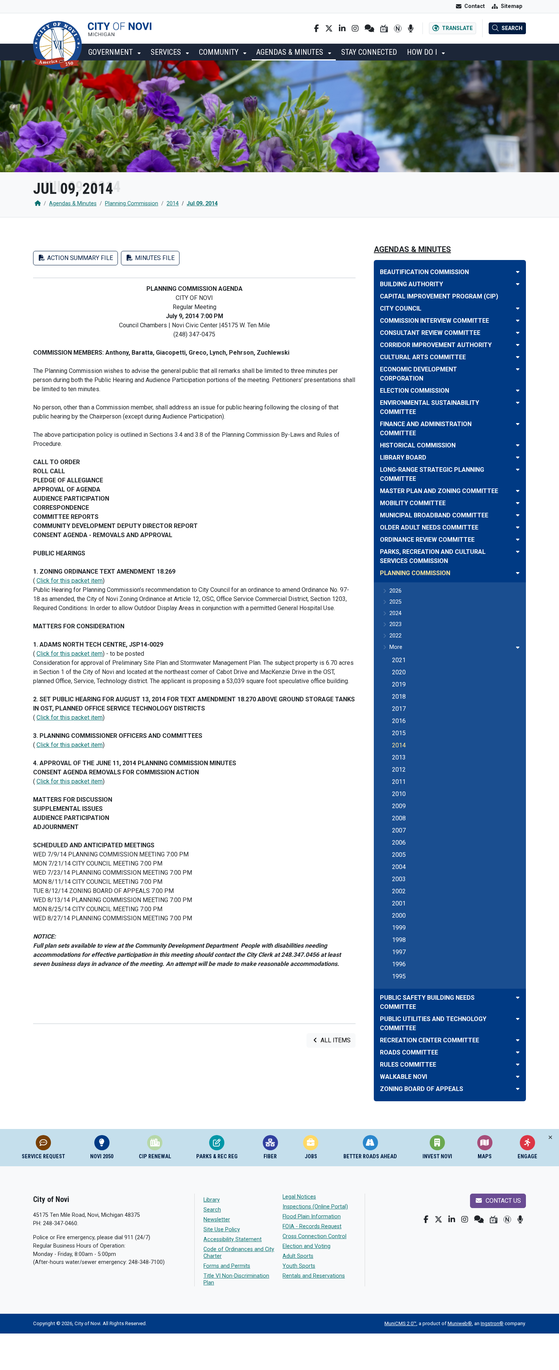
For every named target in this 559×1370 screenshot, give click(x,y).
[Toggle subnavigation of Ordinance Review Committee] (518, 539)
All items (335, 1040)
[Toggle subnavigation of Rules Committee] (518, 1064)
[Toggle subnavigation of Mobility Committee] (518, 503)
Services (167, 52)
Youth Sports (299, 1266)
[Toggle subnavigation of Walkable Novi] (518, 1077)
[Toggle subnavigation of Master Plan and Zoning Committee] (518, 491)
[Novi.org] (398, 28)
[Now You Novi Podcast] (410, 28)
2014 (173, 203)
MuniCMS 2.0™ (400, 1323)
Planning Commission (131, 203)
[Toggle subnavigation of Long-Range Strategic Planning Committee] (518, 470)
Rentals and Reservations (314, 1276)
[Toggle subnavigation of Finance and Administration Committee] (518, 424)
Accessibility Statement (232, 1239)
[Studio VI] (384, 28)
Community (219, 52)
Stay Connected (369, 52)
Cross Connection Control (314, 1236)
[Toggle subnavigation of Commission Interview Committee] (518, 321)
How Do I (423, 52)
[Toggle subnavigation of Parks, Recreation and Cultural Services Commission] (518, 552)
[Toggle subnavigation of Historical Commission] (518, 445)
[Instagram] (355, 28)
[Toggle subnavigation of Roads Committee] (518, 1052)
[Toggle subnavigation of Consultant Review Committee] (518, 333)
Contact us (502, 1200)
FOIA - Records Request (312, 1226)
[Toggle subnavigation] (518, 647)
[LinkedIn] (342, 28)
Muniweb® (460, 1323)
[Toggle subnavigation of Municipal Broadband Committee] (518, 515)
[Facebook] (316, 28)
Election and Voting (306, 1246)
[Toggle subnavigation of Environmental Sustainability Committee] (518, 403)
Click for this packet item (70, 580)
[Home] (38, 203)
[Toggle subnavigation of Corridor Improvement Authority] (518, 345)
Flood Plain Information (312, 1216)
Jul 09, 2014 (202, 203)
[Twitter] (329, 28)
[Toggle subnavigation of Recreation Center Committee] (518, 1040)
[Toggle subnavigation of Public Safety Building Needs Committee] (518, 998)
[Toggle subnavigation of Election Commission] (518, 390)
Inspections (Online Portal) (315, 1207)
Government (111, 52)
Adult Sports (298, 1256)
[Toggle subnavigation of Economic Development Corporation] (518, 369)
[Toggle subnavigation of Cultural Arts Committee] (518, 357)
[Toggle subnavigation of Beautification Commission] (518, 272)
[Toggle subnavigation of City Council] (518, 308)
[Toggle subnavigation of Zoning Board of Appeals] (518, 1089)
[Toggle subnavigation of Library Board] (518, 457)
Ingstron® (492, 1323)
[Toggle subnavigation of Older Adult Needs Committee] (518, 527)
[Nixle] (369, 28)
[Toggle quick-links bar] (550, 1137)
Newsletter (216, 1219)
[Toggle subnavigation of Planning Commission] (518, 573)
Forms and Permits (226, 1266)
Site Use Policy (221, 1229)
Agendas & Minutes (290, 52)
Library (211, 1200)
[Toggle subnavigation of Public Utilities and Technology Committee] (518, 1019)
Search (212, 1210)
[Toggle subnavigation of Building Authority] (518, 284)
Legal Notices (299, 1197)
